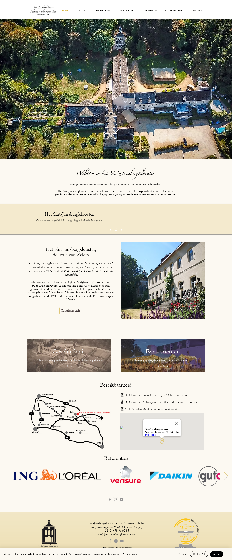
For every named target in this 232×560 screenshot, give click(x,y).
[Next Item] (226, 476)
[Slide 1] (110, 229)
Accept (216, 554)
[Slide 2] (121, 229)
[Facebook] (110, 499)
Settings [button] (183, 554)
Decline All (199, 554)
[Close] (227, 554)
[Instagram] (115, 499)
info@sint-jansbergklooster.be (116, 534)
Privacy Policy (129, 554)
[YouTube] (121, 499)
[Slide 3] (116, 230)
